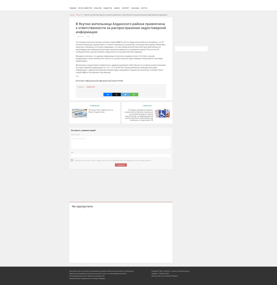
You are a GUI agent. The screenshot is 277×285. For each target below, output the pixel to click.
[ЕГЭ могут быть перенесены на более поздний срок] (79, 113)
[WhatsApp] (134, 94)
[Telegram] (125, 94)
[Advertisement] (120, 185)
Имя (72, 152)
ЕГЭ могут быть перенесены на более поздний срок (101, 111)
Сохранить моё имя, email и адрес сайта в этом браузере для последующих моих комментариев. (113, 160)
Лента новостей (85, 8)
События (97, 8)
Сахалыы (135, 8)
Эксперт (125, 8)
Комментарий (75, 134)
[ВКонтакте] (107, 94)
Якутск (144, 8)
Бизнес (117, 8)
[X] (116, 94)
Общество (107, 8)
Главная (72, 8)
